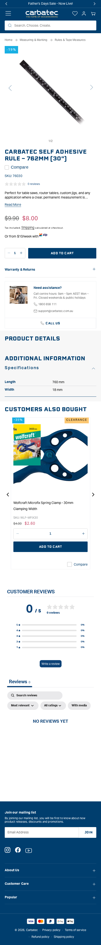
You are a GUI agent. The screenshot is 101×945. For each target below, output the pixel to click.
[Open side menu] (8, 13)
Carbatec (32, 930)
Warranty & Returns (20, 269)
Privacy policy (51, 930)
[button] (93, 14)
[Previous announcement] (6, 3)
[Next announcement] (94, 3)
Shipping (28, 227)
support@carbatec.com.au (55, 311)
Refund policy (40, 936)
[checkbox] (79, 705)
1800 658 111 (47, 304)
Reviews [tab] (19, 682)
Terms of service (75, 930)
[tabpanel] (50, 732)
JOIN (89, 832)
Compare (19, 167)
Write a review (51, 663)
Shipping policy (64, 936)
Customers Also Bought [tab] (46, 409)
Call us (53, 323)
